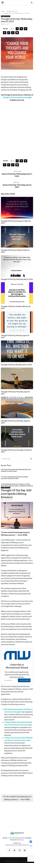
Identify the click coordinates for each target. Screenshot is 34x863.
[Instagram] (19, 850)
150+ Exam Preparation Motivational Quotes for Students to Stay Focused (16, 470)
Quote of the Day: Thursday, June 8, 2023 (17, 186)
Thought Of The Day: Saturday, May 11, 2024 (17, 279)
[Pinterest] (25, 850)
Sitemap (21, 840)
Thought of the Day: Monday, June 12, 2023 (16, 365)
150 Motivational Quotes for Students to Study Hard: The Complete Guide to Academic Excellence (17, 485)
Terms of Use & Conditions (12, 861)
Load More (17, 818)
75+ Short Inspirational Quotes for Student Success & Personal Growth (14, 477)
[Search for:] (17, 459)
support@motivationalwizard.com (17, 845)
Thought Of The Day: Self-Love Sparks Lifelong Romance (16, 494)
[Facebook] (9, 850)
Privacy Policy (23, 861)
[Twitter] (14, 850)
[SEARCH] (31, 459)
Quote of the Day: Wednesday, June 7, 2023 (17, 175)
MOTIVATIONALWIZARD (17, 838)
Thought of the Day (5, 16)
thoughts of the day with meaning (16, 97)
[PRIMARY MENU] (2, 2)
